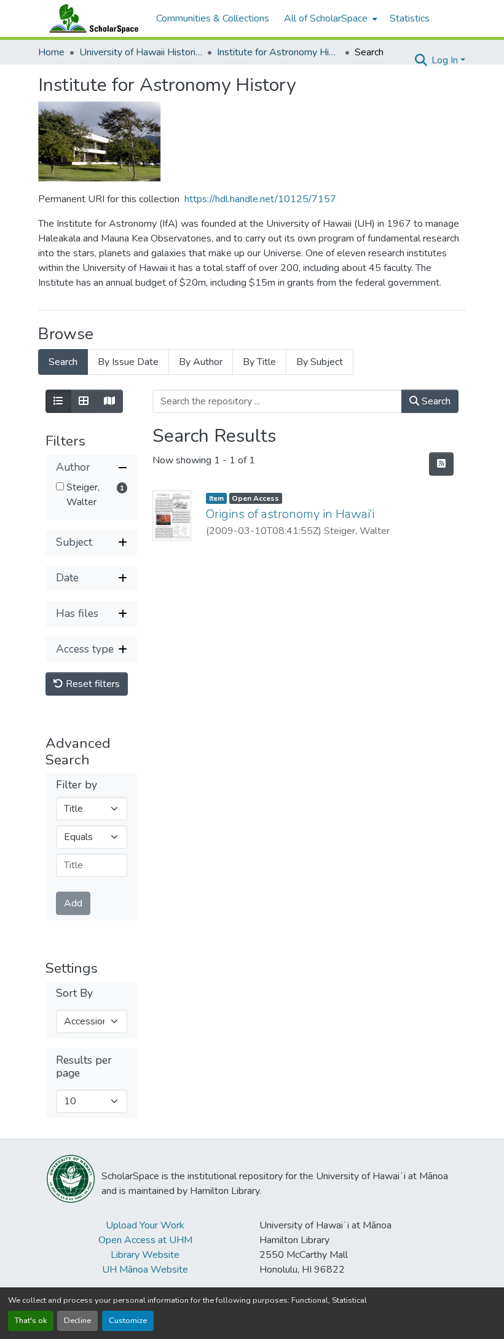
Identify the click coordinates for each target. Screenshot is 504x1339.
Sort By (74, 993)
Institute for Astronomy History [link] (278, 52)
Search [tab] (63, 362)
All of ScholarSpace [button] (326, 18)
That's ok (31, 1320)
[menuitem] (329, 18)
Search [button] (435, 401)
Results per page (84, 1067)
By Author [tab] (200, 362)
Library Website (145, 1255)
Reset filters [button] (91, 684)
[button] (91, 18)
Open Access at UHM (145, 1240)
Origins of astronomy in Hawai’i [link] (290, 514)
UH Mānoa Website (145, 1269)
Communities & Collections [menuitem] (212, 18)
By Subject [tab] (319, 362)
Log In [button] (445, 60)
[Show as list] (58, 401)
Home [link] (51, 52)
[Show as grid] (83, 401)
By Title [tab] (259, 362)
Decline (77, 1320)
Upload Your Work (145, 1225)
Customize (128, 1320)
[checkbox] (60, 486)
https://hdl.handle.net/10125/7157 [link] (260, 199)
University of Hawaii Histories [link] (140, 52)
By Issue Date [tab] (128, 362)
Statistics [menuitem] (410, 18)
